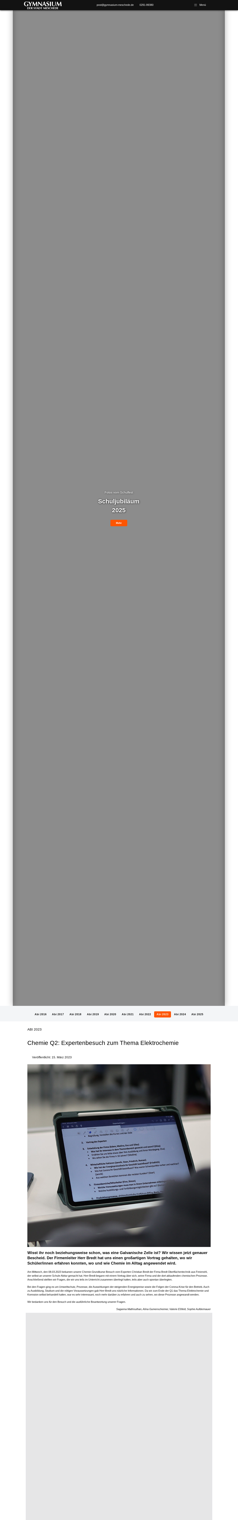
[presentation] (27, 540)
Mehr (119, 556)
